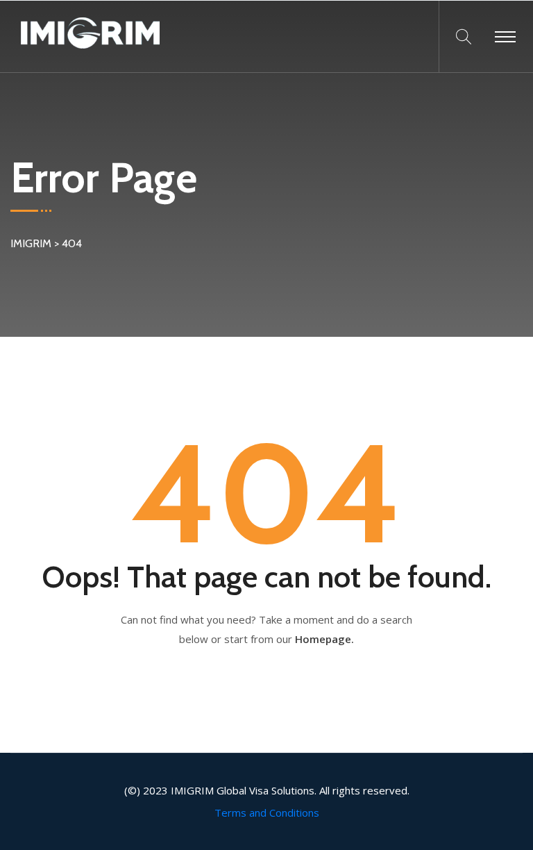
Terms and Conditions (266, 812)
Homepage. (324, 639)
